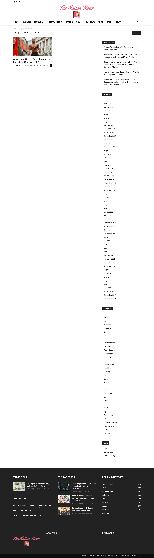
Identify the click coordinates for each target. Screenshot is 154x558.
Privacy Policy (112, 556)
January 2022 (109, 219)
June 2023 (107, 158)
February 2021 (109, 259)
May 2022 (107, 205)
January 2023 (109, 176)
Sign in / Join (17, 2)
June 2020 (107, 277)
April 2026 (107, 103)
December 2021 (110, 223)
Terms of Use (124, 556)
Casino (106, 335)
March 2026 (108, 107)
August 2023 (108, 150)
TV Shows (90, 22)
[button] (138, 22)
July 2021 (107, 241)
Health (106, 382)
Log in (106, 448)
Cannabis (107, 328)
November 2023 (110, 139)
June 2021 (107, 244)
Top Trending (109, 426)
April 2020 (107, 284)
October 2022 (109, 186)
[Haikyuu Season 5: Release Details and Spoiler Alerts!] (64, 511)
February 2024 (109, 129)
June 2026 (107, 100)
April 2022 (107, 208)
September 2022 (110, 190)
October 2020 (109, 262)
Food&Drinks (109, 364)
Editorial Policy (101, 556)
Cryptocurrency (110, 343)
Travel (119, 22)
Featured (107, 357)
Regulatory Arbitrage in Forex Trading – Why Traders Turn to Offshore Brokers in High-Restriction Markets (120, 64)
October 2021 (109, 230)
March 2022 (108, 212)
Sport (110, 22)
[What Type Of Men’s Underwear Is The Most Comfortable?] (32, 46)
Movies (79, 22)
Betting (106, 317)
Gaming (69, 22)
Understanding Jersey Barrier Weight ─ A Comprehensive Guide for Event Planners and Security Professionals (121, 82)
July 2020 (107, 273)
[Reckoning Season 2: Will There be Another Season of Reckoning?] (64, 486)
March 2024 (108, 125)
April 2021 (107, 252)
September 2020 (110, 266)
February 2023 (109, 172)
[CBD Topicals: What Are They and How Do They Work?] (19, 486)
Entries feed (108, 452)
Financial (107, 361)
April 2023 (107, 165)
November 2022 (110, 183)
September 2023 (110, 147)
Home (16, 22)
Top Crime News (110, 422)
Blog (105, 321)
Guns (106, 379)
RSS (140, 556)
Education (39, 22)
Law (105, 390)
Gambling (107, 368)
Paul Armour (17, 65)
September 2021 (110, 233)
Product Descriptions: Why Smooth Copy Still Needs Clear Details (120, 48)
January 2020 (109, 291)
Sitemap (134, 556)
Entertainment (55, 22)
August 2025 (108, 114)
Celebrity (107, 339)
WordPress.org (109, 455)
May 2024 (107, 121)
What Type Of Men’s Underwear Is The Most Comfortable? (31, 61)
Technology (108, 415)
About (84, 556)
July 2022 (107, 197)
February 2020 (109, 288)
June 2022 (107, 201)
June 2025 (107, 118)
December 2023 (110, 136)
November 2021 (110, 226)
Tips (105, 419)
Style (105, 411)
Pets (105, 404)
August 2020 (108, 270)
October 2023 (109, 143)
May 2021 (107, 248)
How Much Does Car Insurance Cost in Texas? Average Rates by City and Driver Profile (121, 56)
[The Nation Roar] (77, 11)
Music (106, 400)
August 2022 (108, 194)
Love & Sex (108, 393)
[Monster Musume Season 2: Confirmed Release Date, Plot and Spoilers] (64, 499)
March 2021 (108, 255)
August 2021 (108, 237)
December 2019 (110, 295)
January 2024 (109, 132)
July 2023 (107, 154)
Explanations (109, 353)
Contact (91, 556)
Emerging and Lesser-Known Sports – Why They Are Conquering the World (122, 73)
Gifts (105, 375)
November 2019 (110, 298)
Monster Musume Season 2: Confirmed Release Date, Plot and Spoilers (82, 498)
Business (27, 22)
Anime (101, 22)
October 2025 (109, 111)
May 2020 (107, 280)
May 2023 (107, 161)
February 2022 (109, 215)
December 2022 (110, 179)
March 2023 (108, 168)
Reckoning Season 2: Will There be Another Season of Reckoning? (83, 486)
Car (105, 332)
